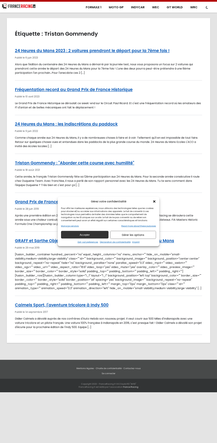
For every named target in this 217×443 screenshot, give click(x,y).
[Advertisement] (108, 417)
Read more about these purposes (138, 226)
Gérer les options (133, 235)
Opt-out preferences (87, 242)
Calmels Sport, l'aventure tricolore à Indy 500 (61, 305)
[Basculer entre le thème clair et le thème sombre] (207, 8)
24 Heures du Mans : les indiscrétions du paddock (66, 124)
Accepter (85, 234)
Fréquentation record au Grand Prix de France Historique (74, 89)
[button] (154, 201)
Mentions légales (85, 368)
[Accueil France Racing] (18, 6)
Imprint (136, 242)
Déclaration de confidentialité (115, 242)
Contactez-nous (132, 368)
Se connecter (108, 373)
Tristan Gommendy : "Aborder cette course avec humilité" (74, 163)
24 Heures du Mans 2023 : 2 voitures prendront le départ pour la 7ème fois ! (92, 50)
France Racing (130, 387)
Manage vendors (70, 226)
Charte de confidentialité (109, 368)
